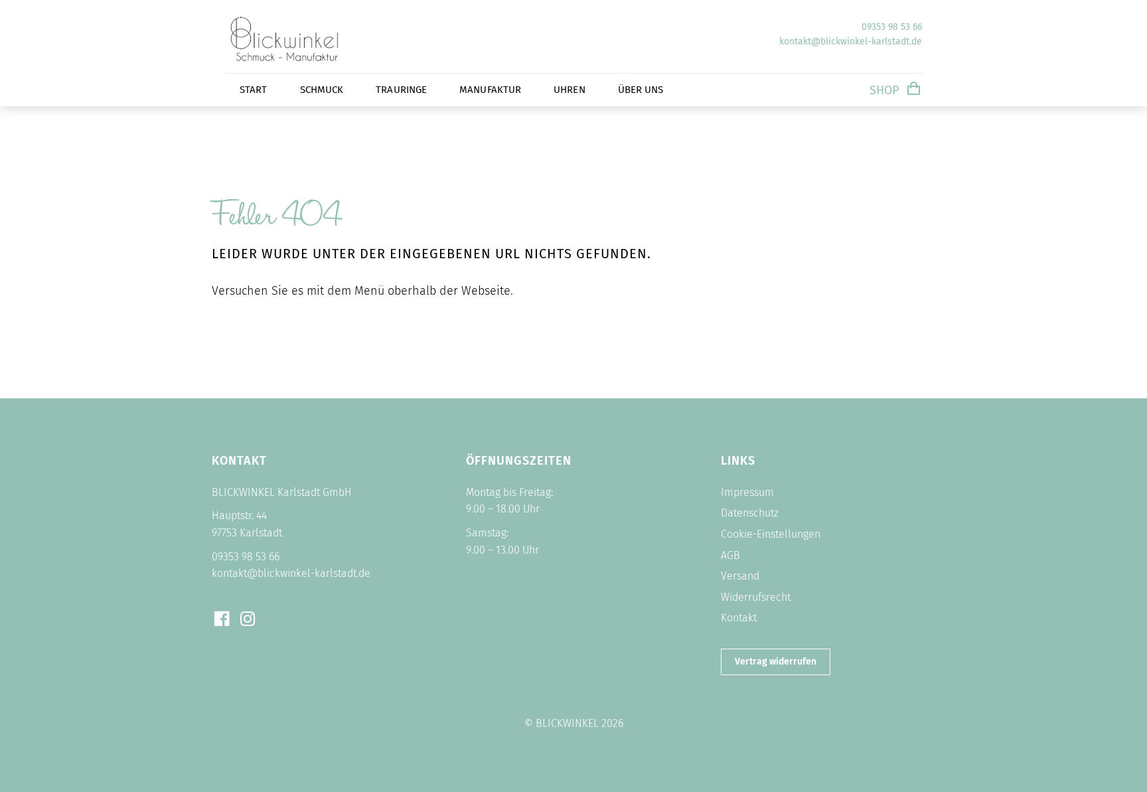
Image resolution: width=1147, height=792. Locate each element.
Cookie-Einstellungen (770, 534)
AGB (730, 555)
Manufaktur (490, 90)
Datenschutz (750, 513)
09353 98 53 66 (892, 27)
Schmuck (322, 90)
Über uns (641, 90)
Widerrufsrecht (756, 597)
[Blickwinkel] (304, 63)
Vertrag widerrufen (775, 661)
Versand (740, 576)
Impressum (747, 492)
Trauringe (401, 90)
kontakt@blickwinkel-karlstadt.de (850, 41)
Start (254, 90)
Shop (884, 90)
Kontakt (739, 617)
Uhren (569, 90)
